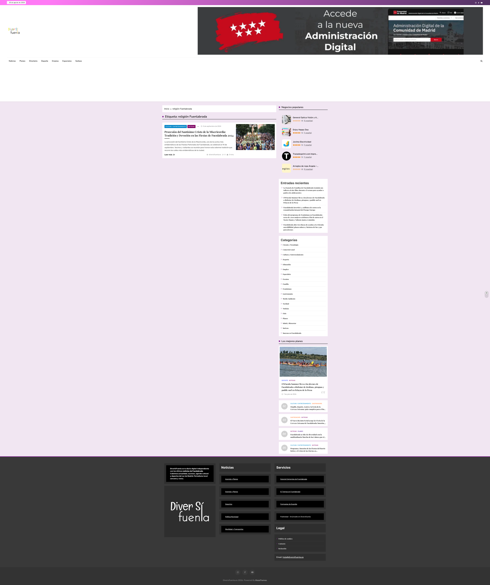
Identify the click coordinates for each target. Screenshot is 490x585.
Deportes (228, 504)
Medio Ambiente (289, 299)
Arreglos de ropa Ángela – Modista (305, 166)
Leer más (168, 155)
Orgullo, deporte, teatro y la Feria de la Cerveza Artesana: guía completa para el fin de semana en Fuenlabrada (307, 409)
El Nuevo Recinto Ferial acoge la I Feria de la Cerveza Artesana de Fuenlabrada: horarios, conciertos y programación (307, 423)
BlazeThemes (261, 580)
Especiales (67, 61)
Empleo (55, 61)
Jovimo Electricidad (302, 142)
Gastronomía (288, 294)
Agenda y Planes (231, 479)
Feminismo (287, 289)
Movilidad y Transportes (234, 529)
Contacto (281, 544)
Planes (22, 61)
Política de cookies (285, 539)
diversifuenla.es (215, 155)
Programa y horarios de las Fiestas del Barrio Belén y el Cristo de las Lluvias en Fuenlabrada (307, 451)
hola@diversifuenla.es (293, 557)
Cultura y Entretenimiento (175, 126)
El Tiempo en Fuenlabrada (290, 492)
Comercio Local (289, 250)
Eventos (286, 279)
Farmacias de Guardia (288, 504)
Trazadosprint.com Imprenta (305, 154)
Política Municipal (231, 517)
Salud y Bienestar (289, 323)
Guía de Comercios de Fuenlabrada (293, 479)
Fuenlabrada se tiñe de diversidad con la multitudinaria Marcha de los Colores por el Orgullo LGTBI (307, 437)
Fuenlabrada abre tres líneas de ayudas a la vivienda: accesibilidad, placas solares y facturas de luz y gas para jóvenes (303, 227)
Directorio (33, 61)
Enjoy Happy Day (301, 130)
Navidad (286, 304)
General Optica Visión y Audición (305, 117)
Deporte (44, 61)
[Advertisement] (245, 83)
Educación (287, 264)
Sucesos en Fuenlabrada (292, 333)
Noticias (12, 61)
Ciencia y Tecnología (290, 245)
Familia (286, 284)
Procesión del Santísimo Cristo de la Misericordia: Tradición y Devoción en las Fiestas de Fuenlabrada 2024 (199, 133)
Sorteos (78, 61)
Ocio (284, 313)
